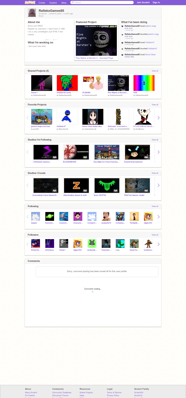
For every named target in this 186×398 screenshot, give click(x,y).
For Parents (30, 395)
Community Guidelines (61, 392)
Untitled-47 (149, 42)
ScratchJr (138, 395)
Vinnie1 (62, 250)
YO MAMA (86, 92)
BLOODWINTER (69, 162)
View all (155, 70)
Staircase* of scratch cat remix (118, 126)
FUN (135, 92)
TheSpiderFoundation (135, 223)
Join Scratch (143, 2)
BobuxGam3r (63, 129)
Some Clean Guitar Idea (92, 126)
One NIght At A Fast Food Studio (107, 162)
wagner (34, 223)
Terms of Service (114, 392)
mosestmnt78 (78, 223)
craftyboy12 (120, 223)
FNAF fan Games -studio (134, 195)
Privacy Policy (113, 395)
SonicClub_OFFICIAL (135, 250)
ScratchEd (138, 392)
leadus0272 (106, 223)
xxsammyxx (64, 223)
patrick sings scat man (40, 126)
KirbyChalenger (36, 250)
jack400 (36, 129)
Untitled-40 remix (64, 92)
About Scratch (31, 392)
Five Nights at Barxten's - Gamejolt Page (94, 58)
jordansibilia (92, 250)
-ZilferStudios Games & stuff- (75, 195)
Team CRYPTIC (100, 195)
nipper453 (148, 223)
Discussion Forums (60, 395)
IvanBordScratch (149, 250)
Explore (53, 2)
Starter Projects (86, 392)
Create (42, 2)
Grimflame (49, 250)
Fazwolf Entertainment (133, 162)
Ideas (64, 2)
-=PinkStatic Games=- (42, 162)
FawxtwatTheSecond (106, 250)
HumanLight (50, 223)
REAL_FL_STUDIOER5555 (119, 129)
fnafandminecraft (90, 129)
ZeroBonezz (140, 129)
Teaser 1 (34, 92)
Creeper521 (92, 223)
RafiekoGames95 (39, 95)
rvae (117, 250)
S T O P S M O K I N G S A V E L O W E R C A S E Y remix (144, 126)
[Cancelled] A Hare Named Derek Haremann (46, 195)
